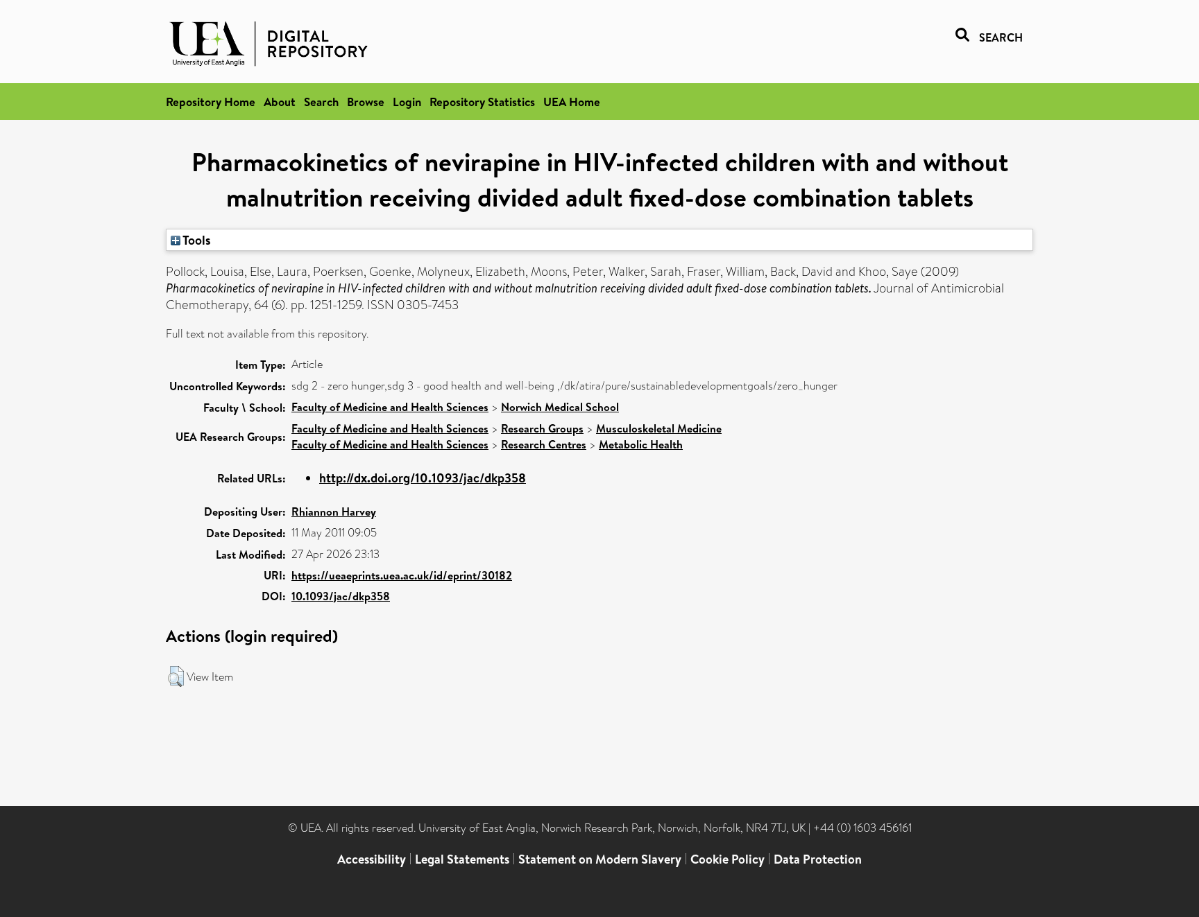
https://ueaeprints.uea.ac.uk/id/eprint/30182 (401, 575)
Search (321, 102)
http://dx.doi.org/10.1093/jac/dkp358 (422, 478)
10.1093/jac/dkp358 (340, 596)
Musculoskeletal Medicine (659, 428)
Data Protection (818, 859)
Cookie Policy (727, 859)
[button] (176, 676)
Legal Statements (462, 859)
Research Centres (543, 444)
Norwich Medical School (560, 406)
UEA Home (571, 102)
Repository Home (210, 102)
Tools (195, 240)
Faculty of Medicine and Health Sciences (389, 406)
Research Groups (542, 428)
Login (407, 102)
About (280, 102)
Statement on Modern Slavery (599, 859)
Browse (365, 102)
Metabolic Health (641, 444)
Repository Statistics (482, 102)
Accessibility (371, 859)
